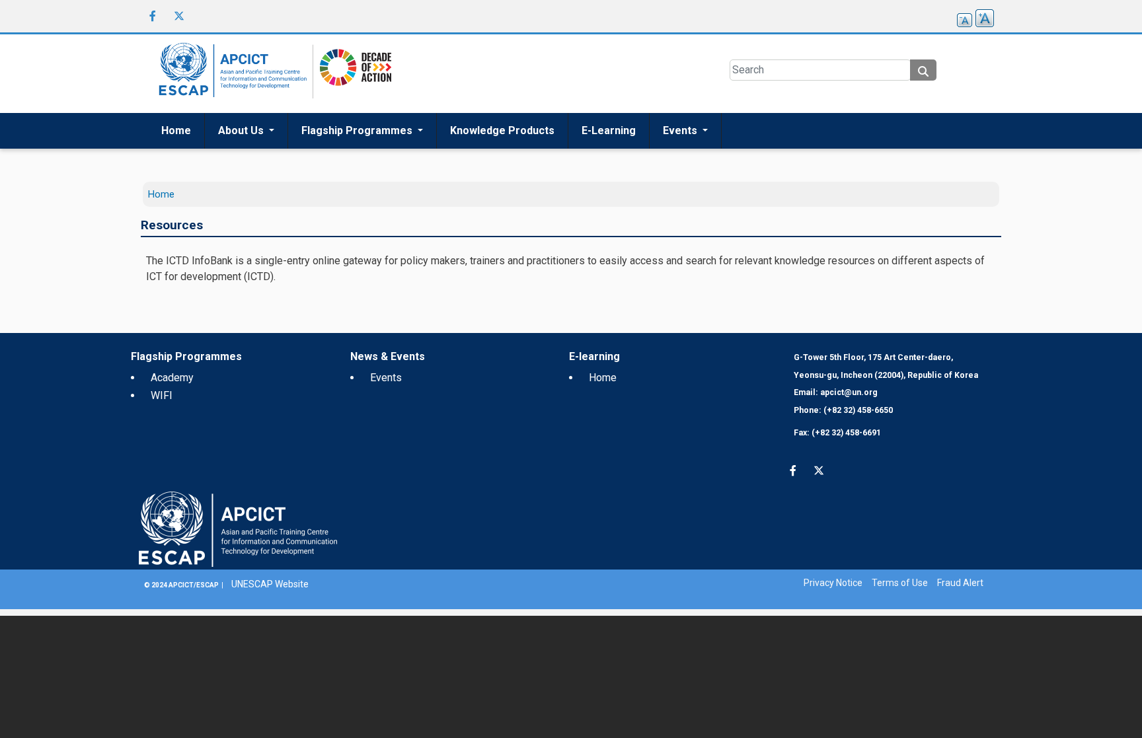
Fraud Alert (960, 582)
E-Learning (609, 130)
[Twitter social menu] (179, 16)
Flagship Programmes (358, 130)
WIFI (161, 395)
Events (681, 130)
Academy (172, 377)
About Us (242, 130)
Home (176, 130)
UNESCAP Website (270, 584)
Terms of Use (900, 582)
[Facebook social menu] (152, 16)
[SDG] (352, 73)
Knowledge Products (502, 130)
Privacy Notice (833, 582)
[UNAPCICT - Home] (238, 528)
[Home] (230, 73)
